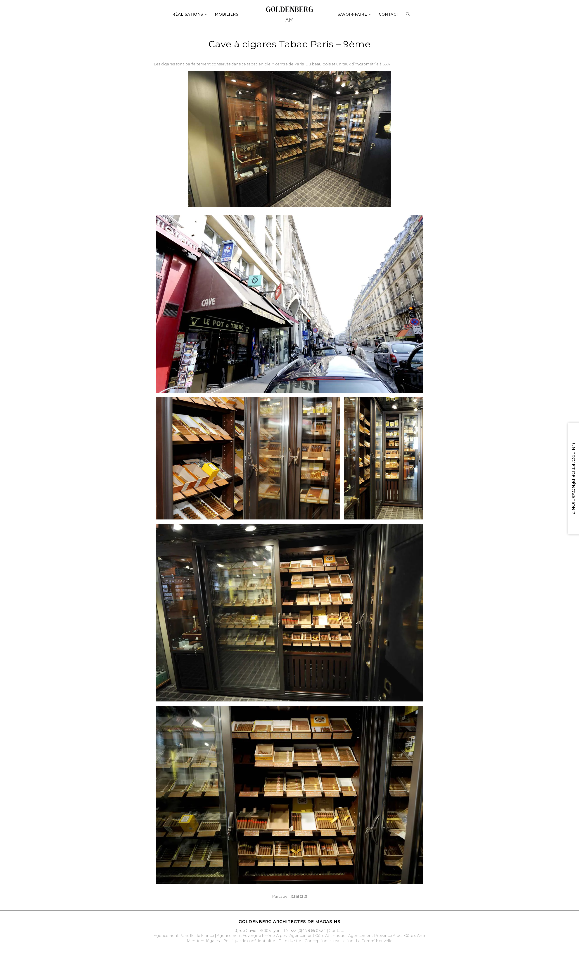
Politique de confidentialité (249, 941)
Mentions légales (203, 941)
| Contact (335, 930)
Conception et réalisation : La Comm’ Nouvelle (348, 941)
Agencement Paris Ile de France (184, 935)
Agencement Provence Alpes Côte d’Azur (386, 935)
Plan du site (290, 941)
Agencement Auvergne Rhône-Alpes (252, 935)
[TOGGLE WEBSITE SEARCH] (408, 14)
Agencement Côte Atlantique (317, 935)
